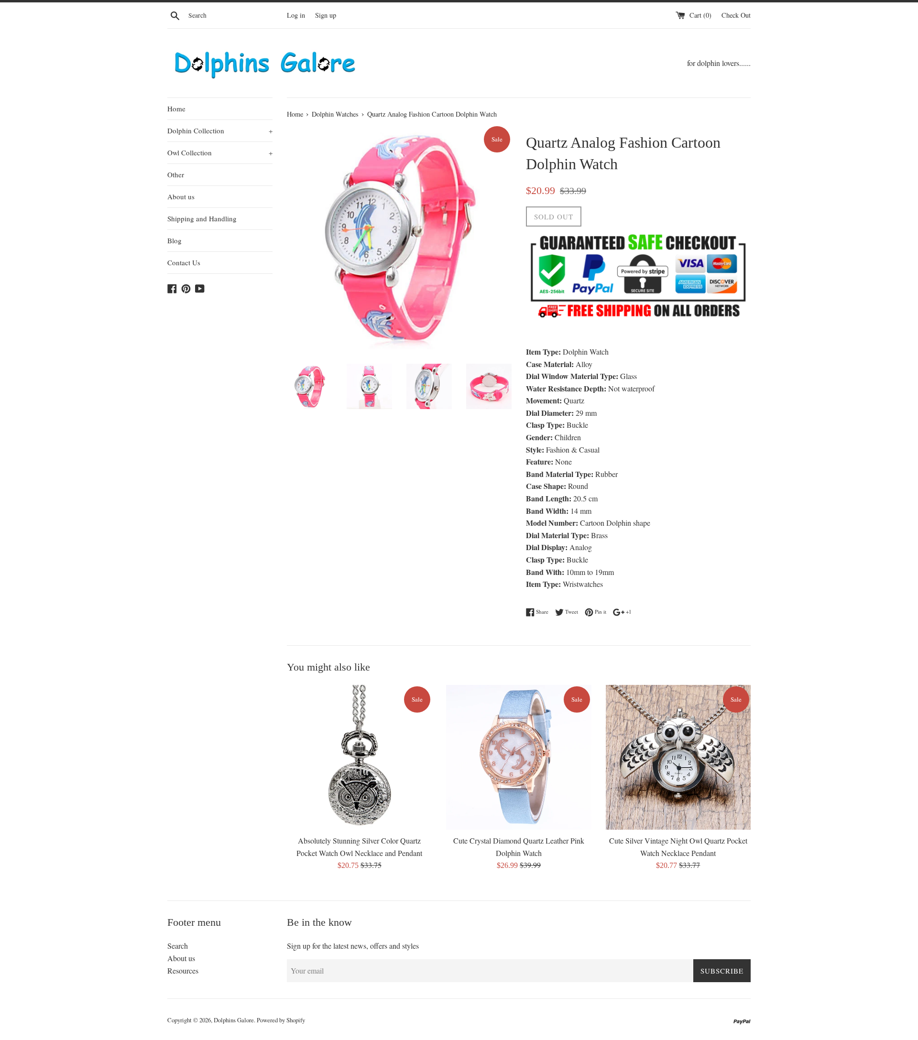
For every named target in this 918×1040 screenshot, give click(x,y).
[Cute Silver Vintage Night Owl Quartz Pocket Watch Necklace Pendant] (678, 757)
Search (177, 946)
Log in (296, 15)
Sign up (325, 15)
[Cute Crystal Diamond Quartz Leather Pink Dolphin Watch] (518, 757)
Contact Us (183, 262)
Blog (174, 240)
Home (176, 108)
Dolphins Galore (234, 1020)
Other (175, 174)
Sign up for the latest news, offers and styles (353, 946)
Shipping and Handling (202, 218)
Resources (182, 970)
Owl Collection (220, 152)
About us (181, 196)
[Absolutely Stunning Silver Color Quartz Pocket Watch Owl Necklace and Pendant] (359, 757)
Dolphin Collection (220, 130)
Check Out (736, 15)
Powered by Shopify (281, 1020)
